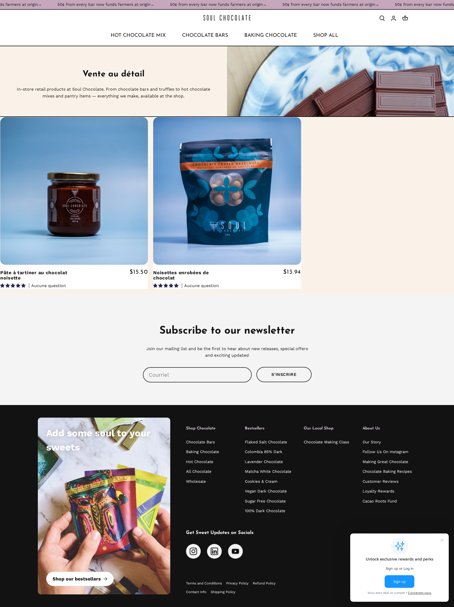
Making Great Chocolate (385, 461)
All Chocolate (198, 471)
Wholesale (196, 481)
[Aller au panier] (405, 18)
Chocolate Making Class (326, 442)
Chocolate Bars (200, 442)
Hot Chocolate (199, 461)
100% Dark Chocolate (265, 511)
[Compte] (393, 18)
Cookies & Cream (261, 481)
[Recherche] (382, 18)
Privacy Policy (237, 583)
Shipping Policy (223, 592)
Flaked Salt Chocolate (266, 442)
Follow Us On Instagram (385, 451)
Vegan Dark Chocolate (266, 491)
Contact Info (196, 592)
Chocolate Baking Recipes (387, 471)
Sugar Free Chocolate (265, 501)
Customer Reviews (381, 481)
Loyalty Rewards (378, 491)
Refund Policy (264, 583)
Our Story (372, 442)
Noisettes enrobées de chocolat (181, 275)
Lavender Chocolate (264, 461)
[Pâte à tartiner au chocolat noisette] (74, 191)
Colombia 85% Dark (263, 451)
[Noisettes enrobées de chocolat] (227, 191)
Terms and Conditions (204, 583)
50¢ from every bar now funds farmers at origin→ (80, 4)
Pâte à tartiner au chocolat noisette (33, 275)
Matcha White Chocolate (268, 471)
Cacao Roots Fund (380, 501)
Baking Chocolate (202, 451)
